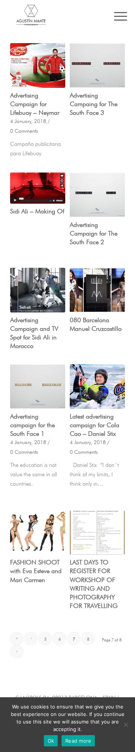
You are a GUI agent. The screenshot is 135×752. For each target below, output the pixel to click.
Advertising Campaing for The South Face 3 (93, 103)
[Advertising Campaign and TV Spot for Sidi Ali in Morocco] (37, 290)
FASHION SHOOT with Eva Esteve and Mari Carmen (36, 570)
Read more (78, 741)
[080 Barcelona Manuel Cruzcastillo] (97, 290)
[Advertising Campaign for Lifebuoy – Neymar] (37, 65)
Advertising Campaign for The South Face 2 (93, 232)
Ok (51, 741)
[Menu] (114, 16)
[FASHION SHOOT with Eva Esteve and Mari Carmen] (37, 532)
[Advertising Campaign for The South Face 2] (97, 195)
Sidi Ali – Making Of (37, 210)
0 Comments (24, 130)
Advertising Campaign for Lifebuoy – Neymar (34, 103)
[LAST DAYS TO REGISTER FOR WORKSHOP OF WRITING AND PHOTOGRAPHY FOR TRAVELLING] (97, 532)
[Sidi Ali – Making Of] (37, 188)
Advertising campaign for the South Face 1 (32, 424)
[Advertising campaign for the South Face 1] (37, 386)
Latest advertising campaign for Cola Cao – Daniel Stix (94, 424)
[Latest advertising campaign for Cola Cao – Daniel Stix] (97, 386)
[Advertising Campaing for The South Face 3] (97, 65)
